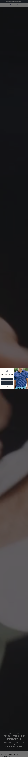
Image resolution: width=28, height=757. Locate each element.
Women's (7, 381)
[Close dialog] (27, 368)
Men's (7, 379)
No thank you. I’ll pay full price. (7, 386)
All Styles (7, 384)
